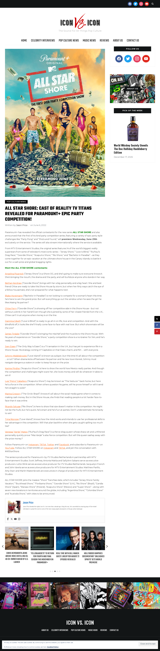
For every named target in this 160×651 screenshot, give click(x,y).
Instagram (33, 444)
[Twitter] (11, 519)
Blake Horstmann (14, 296)
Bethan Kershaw (13, 283)
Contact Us (133, 40)
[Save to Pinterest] (157, 331)
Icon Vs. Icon (80, 622)
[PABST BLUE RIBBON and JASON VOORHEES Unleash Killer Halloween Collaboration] (93, 528)
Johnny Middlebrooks (16, 356)
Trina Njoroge (12, 419)
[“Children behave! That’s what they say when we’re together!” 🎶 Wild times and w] (66, 595)
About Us (118, 40)
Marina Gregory (13, 394)
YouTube (9, 448)
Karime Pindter (12, 368)
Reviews (104, 40)
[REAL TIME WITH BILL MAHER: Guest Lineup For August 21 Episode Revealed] (42, 528)
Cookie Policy (52, 647)
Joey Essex (10, 346)
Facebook (64, 444)
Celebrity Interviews (43, 40)
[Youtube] (15, 519)
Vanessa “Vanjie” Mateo (16, 432)
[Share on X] (157, 319)
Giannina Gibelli (12, 321)
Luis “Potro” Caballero (16, 381)
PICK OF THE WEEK (132, 110)
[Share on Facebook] (157, 325)
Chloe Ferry (11, 308)
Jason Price (22, 225)
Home (24, 40)
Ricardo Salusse (13, 406)
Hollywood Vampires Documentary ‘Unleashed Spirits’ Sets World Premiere (68, 557)
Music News (89, 40)
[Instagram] (19, 519)
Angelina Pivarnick (14, 274)
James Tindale (12, 334)
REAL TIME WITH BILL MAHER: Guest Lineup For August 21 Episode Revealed (42, 556)
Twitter (50, 444)
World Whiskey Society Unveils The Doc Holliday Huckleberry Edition (131, 148)
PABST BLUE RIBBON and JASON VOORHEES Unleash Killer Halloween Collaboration (93, 557)
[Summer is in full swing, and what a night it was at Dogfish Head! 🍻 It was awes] (40, 595)
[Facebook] (8, 519)
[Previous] (3, 546)
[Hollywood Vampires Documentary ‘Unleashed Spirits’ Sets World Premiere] (68, 528)
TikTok (43, 444)
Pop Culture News (69, 40)
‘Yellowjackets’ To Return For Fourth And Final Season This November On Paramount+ (16, 557)
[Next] (107, 546)
